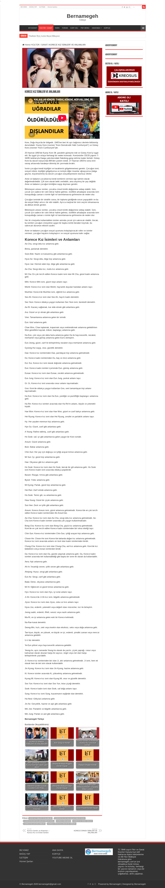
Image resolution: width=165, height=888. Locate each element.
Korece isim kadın (63, 821)
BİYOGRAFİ (32, 28)
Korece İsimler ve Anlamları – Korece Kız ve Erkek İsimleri (38, 831)
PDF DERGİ (85, 28)
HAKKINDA (96, 28)
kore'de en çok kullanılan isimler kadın (70, 818)
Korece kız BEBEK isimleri (83, 821)
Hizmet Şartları (52, 7)
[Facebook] (122, 7)
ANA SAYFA (24, 27)
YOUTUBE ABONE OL (62, 858)
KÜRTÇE (107, 28)
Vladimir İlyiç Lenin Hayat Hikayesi (44, 36)
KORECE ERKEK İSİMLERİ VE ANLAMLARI (85, 831)
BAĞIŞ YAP (33, 7)
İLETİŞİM (42, 7)
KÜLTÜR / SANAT (45, 28)
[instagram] (129, 7)
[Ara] (144, 7)
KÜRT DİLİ (74, 28)
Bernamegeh (82, 16)
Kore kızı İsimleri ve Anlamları (41, 818)
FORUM (65, 28)
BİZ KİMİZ (24, 7)
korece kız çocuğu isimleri (34, 824)
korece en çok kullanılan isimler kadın (39, 821)
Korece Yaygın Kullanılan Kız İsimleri (61, 824)
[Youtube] (127, 7)
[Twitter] (124, 7)
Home (27, 45)
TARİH (57, 28)
